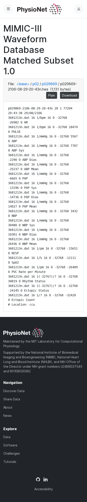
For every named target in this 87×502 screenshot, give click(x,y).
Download (69, 95)
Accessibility (43, 489)
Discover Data (14, 391)
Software (10, 445)
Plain (51, 95)
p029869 (49, 84)
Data (6, 437)
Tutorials (9, 462)
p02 (36, 84)
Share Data (11, 399)
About (7, 407)
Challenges (11, 453)
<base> (23, 84)
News (7, 415)
